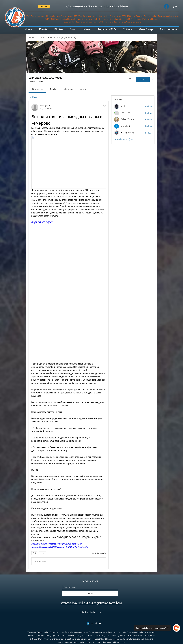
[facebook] (96, 623)
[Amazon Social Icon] (92, 623)
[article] (69, 335)
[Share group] (152, 79)
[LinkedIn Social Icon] (88, 623)
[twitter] (100, 623)
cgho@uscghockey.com (90, 612)
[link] (37, 89)
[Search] (130, 79)
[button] (44, 6)
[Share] (104, 105)
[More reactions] (42, 553)
